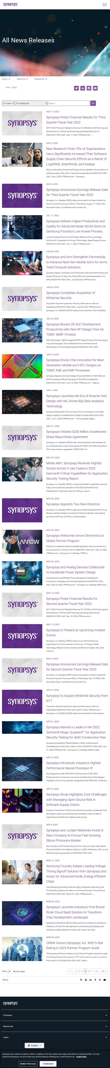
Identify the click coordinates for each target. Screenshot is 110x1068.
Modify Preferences (28, 1064)
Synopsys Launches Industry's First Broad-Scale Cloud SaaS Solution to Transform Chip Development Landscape (75, 912)
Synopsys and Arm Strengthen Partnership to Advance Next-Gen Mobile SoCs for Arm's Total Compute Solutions (76, 262)
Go (93, 103)
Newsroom (40, 79)
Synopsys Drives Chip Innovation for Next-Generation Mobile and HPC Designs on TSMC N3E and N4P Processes (75, 365)
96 (103, 971)
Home (5, 79)
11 (92, 971)
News (8, 87)
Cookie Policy (81, 1057)
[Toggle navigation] (104, 4)
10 (88, 971)
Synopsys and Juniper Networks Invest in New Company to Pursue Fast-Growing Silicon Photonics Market (74, 835)
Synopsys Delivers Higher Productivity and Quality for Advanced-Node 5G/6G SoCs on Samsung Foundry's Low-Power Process (76, 226)
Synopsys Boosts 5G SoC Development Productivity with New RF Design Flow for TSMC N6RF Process (75, 329)
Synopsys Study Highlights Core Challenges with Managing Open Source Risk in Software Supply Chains (76, 800)
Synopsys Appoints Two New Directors (73, 504)
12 (96, 971)
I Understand (48, 1064)
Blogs (14, 87)
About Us (21, 79)
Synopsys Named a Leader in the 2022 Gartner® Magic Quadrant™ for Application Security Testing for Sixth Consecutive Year (76, 732)
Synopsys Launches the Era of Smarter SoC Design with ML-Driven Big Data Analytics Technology (76, 401)
